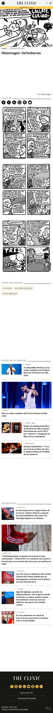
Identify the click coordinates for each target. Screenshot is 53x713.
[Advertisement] (26, 328)
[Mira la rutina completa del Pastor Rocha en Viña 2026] (26, 395)
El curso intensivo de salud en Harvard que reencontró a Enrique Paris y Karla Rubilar (32, 618)
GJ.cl (48, 709)
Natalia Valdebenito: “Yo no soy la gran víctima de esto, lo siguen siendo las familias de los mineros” (37, 450)
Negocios (21, 507)
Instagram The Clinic (20, 686)
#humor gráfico (23, 288)
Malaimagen (46, 94)
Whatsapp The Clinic (24, 686)
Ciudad (20, 589)
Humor (4, 48)
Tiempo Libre (30, 423)
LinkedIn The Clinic (32, 686)
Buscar (47, 3)
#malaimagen (10, 293)
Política (21, 571)
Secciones (50, 3)
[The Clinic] (5, 3)
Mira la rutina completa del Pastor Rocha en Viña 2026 (24, 414)
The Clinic (13, 707)
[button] (4, 102)
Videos (28, 364)
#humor (7, 288)
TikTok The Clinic (37, 686)
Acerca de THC (26, 693)
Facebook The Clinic (16, 686)
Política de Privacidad (27, 698)
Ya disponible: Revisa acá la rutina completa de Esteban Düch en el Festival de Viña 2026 (37, 371)
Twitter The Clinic (11, 686)
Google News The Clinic (41, 686)
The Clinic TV (28, 686)
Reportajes (29, 443)
